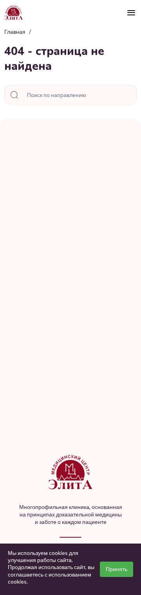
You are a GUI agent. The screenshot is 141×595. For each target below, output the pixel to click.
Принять (116, 569)
